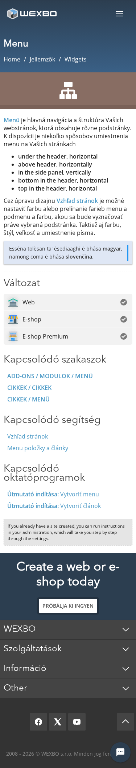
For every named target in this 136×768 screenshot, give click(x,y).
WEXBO (20, 629)
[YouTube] (77, 722)
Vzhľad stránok (77, 201)
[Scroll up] (125, 722)
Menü (119, 14)
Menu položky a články (37, 448)
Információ (25, 668)
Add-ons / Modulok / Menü (50, 376)
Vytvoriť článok (54, 506)
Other (15, 688)
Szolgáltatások (33, 649)
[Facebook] (38, 722)
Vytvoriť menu (53, 494)
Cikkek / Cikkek (29, 388)
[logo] (32, 14)
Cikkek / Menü (28, 399)
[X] (57, 722)
